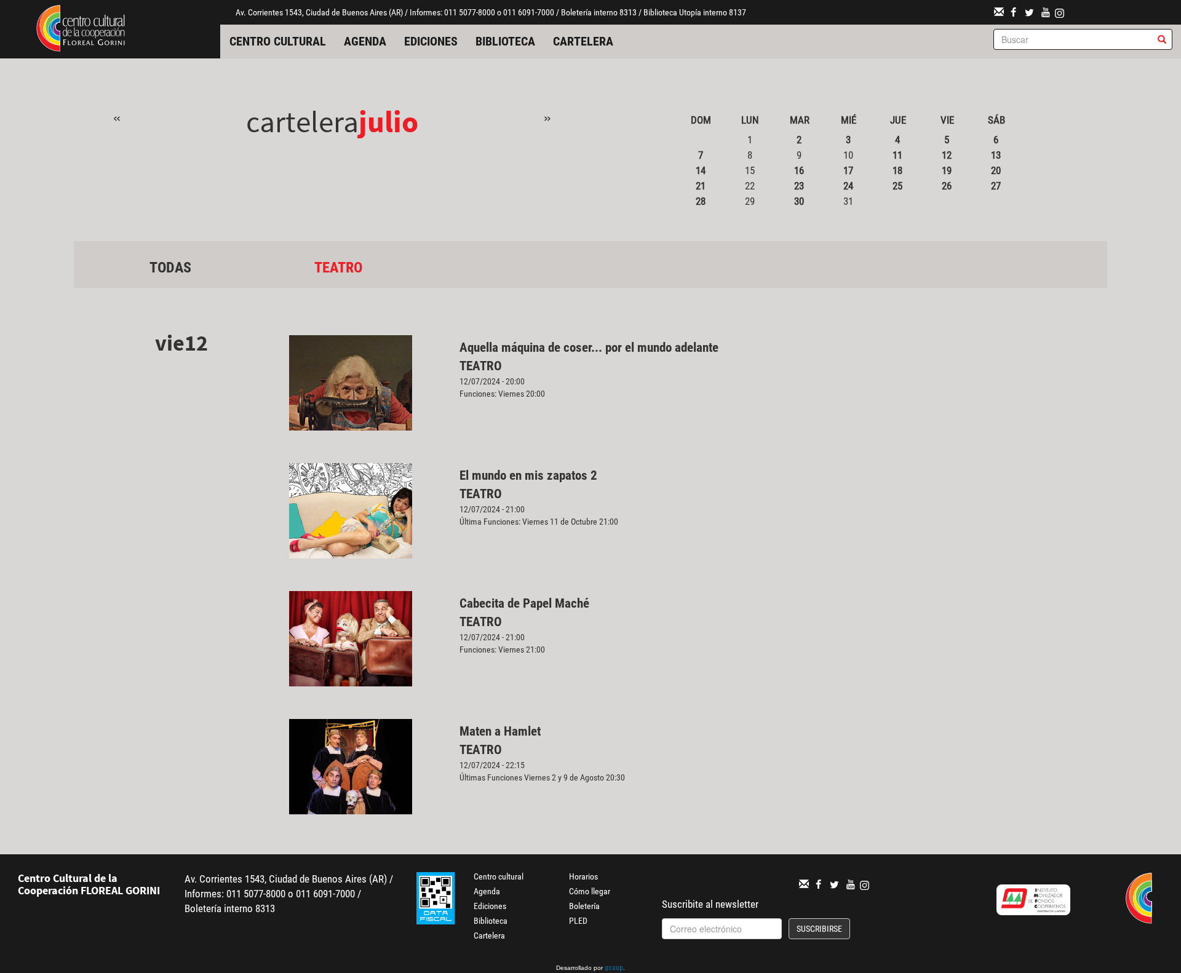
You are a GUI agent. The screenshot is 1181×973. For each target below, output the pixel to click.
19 (947, 170)
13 (996, 155)
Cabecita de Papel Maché (524, 603)
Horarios (583, 876)
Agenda (365, 41)
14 (701, 170)
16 (799, 170)
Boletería (584, 906)
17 (848, 170)
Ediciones (431, 41)
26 (947, 186)
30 (799, 201)
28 (701, 201)
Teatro (338, 267)
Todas (170, 267)
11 (897, 155)
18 (897, 170)
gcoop (614, 969)
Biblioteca (505, 41)
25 (897, 186)
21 (701, 186)
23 (799, 186)
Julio (388, 121)
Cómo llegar (589, 891)
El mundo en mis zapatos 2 (528, 475)
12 (947, 155)
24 (848, 186)
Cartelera (583, 41)
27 (996, 186)
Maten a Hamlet (500, 731)
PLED (578, 920)
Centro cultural (277, 41)
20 (996, 170)
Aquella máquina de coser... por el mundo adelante (590, 347)
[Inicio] (81, 27)
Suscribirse (819, 929)
